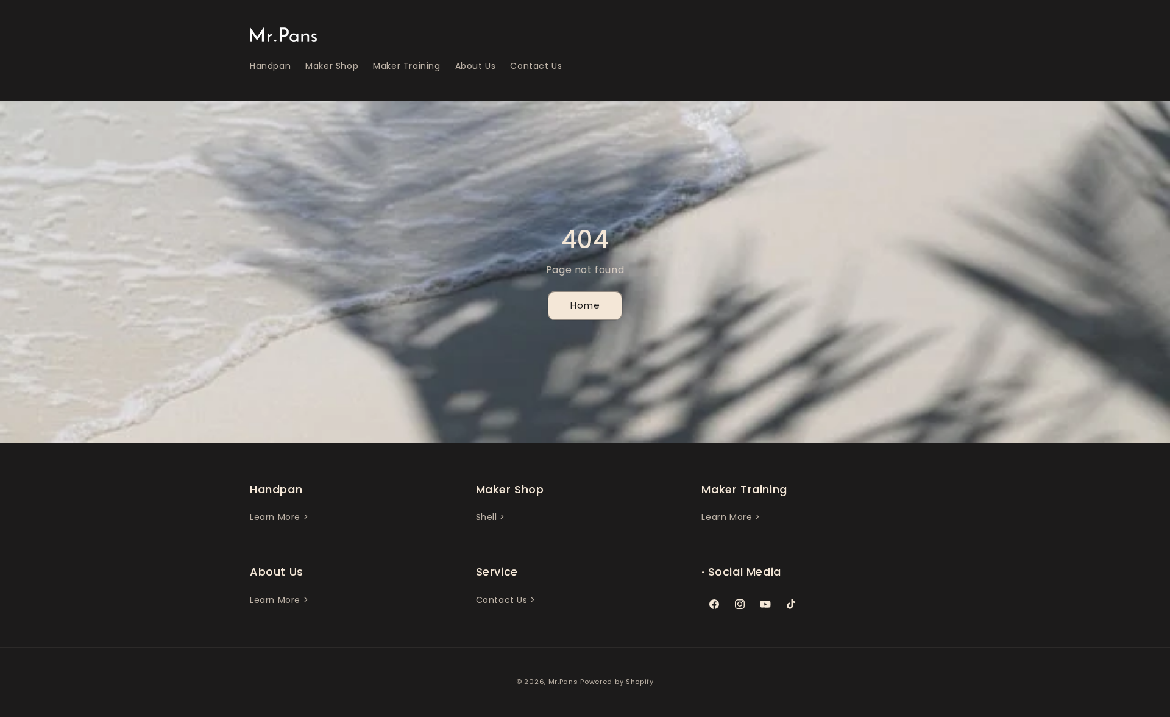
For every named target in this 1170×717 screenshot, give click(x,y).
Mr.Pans (563, 682)
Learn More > (279, 517)
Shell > (490, 517)
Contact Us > (506, 600)
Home (585, 305)
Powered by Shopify (617, 682)
